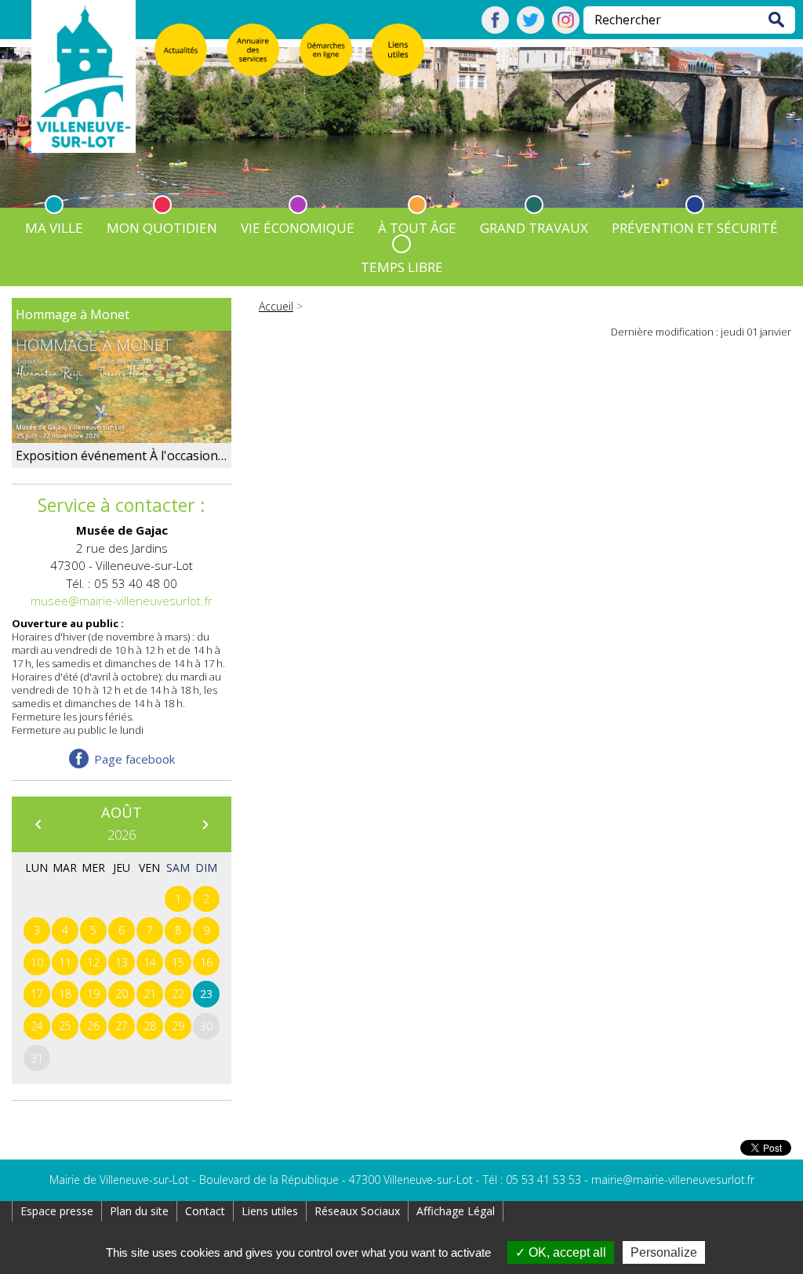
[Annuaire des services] (253, 50)
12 (93, 962)
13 (121, 962)
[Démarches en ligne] (326, 50)
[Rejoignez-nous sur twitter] (530, 29)
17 (37, 993)
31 (37, 1058)
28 (150, 1025)
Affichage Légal (455, 1210)
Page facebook (134, 759)
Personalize (663, 1252)
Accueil (276, 306)
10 (37, 962)
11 (65, 962)
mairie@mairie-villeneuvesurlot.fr (672, 1179)
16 (206, 962)
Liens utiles (270, 1210)
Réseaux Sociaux (357, 1210)
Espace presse (56, 1210)
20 (121, 993)
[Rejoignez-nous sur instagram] (565, 29)
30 (206, 1025)
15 (178, 962)
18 (65, 993)
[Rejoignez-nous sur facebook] (495, 29)
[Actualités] (180, 50)
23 (206, 993)
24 (37, 1025)
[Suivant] (204, 824)
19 (93, 993)
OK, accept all (565, 1252)
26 (93, 1025)
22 (178, 993)
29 (178, 1025)
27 (121, 1025)
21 (150, 993)
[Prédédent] (37, 824)
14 (150, 962)
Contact (205, 1210)
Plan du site (139, 1210)
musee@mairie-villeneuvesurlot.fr (122, 600)
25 (65, 1025)
